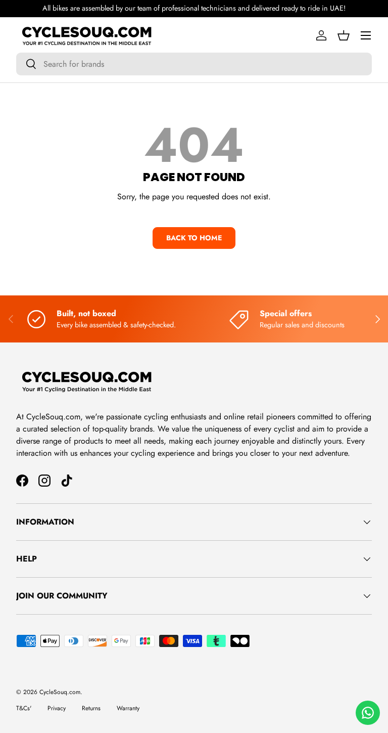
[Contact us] (368, 713)
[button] (343, 35)
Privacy (56, 708)
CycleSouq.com (59, 692)
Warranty (128, 708)
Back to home (194, 238)
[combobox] (194, 64)
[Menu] (366, 35)
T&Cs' (23, 708)
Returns (91, 708)
